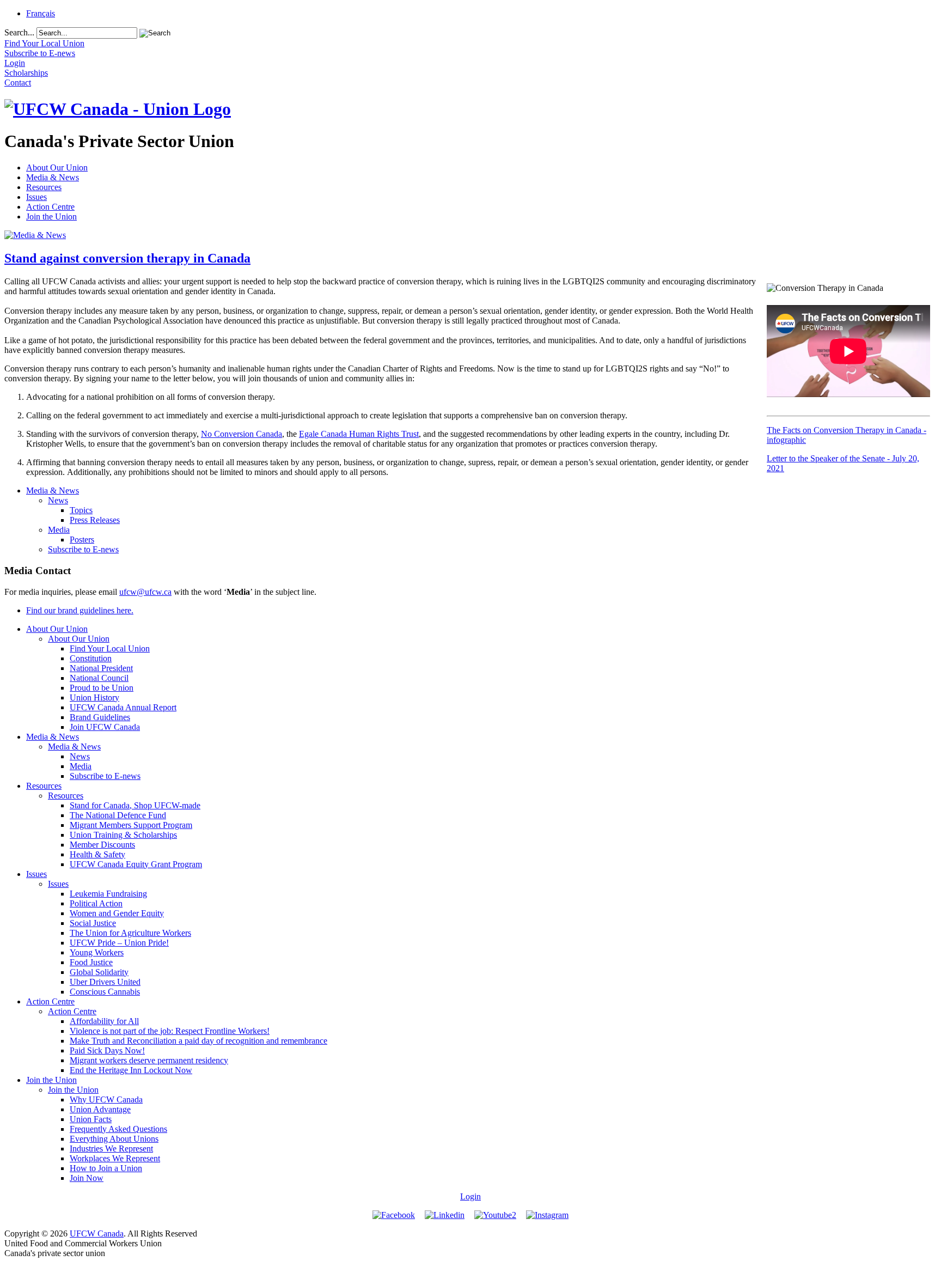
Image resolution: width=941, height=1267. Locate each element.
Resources (44, 187)
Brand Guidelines (100, 717)
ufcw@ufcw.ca (145, 591)
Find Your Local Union (110, 648)
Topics (81, 510)
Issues (36, 197)
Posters (82, 539)
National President (101, 668)
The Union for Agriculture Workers (130, 932)
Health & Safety (97, 854)
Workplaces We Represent (115, 1158)
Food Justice (91, 962)
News (58, 500)
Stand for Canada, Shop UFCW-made (135, 805)
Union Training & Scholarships (123, 834)
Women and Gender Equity (117, 913)
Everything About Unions (114, 1138)
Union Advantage (100, 1109)
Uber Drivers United (105, 981)
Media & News (52, 177)
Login (470, 1196)
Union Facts (91, 1119)
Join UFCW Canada (105, 727)
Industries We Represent (111, 1148)
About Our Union (57, 167)
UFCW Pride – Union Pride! (119, 942)
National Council (99, 678)
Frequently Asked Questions (118, 1129)
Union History (94, 697)
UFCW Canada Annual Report (123, 707)
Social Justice (93, 923)
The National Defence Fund (118, 815)
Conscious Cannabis (105, 991)
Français (40, 13)
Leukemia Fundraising (108, 893)
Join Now (86, 1178)
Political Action (96, 903)
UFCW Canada (97, 1233)
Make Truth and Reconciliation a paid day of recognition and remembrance (198, 1040)
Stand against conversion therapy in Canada (127, 258)
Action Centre (50, 206)
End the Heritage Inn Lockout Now (131, 1070)
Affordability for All (104, 1021)
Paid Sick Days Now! (107, 1050)
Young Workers (97, 952)
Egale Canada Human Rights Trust (359, 433)
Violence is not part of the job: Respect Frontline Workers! (170, 1030)
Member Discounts (102, 844)
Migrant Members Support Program (131, 825)
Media (59, 529)
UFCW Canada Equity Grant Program (136, 864)
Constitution (91, 658)
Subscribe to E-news (83, 549)
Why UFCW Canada (106, 1099)
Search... (19, 32)
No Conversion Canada (241, 433)
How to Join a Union (106, 1168)
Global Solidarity (99, 972)
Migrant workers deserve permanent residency (149, 1060)
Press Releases (95, 520)
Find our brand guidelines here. (79, 610)
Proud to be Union (101, 687)
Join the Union (51, 216)
